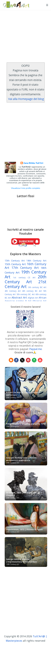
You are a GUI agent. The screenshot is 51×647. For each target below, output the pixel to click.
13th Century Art (15, 260)
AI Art (28, 301)
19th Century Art (25, 274)
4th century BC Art (32, 291)
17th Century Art (25, 268)
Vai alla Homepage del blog (26, 99)
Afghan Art (33, 297)
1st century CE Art (24, 277)
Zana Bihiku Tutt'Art (33, 163)
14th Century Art (36, 260)
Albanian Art (39, 301)
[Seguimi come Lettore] (11, 361)
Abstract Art (19, 297)
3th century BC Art (37, 287)
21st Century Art (25, 284)
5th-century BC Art (26, 294)
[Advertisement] (25, 35)
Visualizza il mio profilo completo (25, 188)
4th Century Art (13, 291)
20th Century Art (25, 279)
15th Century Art (15, 264)
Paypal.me (35, 349)
